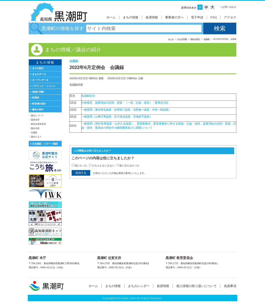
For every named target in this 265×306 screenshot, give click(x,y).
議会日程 (35, 128)
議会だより (36, 137)
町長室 (35, 97)
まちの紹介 (38, 68)
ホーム (111, 17)
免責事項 (230, 286)
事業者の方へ (174, 17)
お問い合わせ (229, 7)
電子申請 (197, 17)
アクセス (230, 17)
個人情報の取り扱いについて (196, 286)
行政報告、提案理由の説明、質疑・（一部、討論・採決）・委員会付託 (124, 102)
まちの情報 (130, 17)
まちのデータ (39, 74)
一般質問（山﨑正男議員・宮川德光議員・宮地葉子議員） (116, 116)
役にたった (81, 165)
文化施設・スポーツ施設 (45, 143)
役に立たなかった (129, 165)
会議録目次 (89, 95)
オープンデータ (40, 80)
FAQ (213, 17)
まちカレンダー (139, 286)
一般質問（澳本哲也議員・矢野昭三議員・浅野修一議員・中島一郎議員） (126, 109)
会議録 (207, 39)
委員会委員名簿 (38, 124)
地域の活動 (38, 91)
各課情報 (151, 17)
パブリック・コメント (43, 86)
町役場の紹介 (39, 103)
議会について (37, 115)
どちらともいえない (103, 165)
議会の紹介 (195, 39)
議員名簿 (35, 120)
